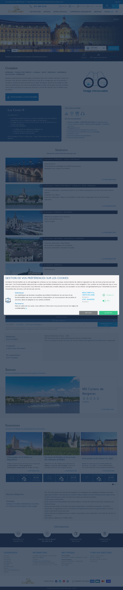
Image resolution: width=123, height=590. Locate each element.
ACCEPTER (108, 313)
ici (26, 308)
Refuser (88, 313)
